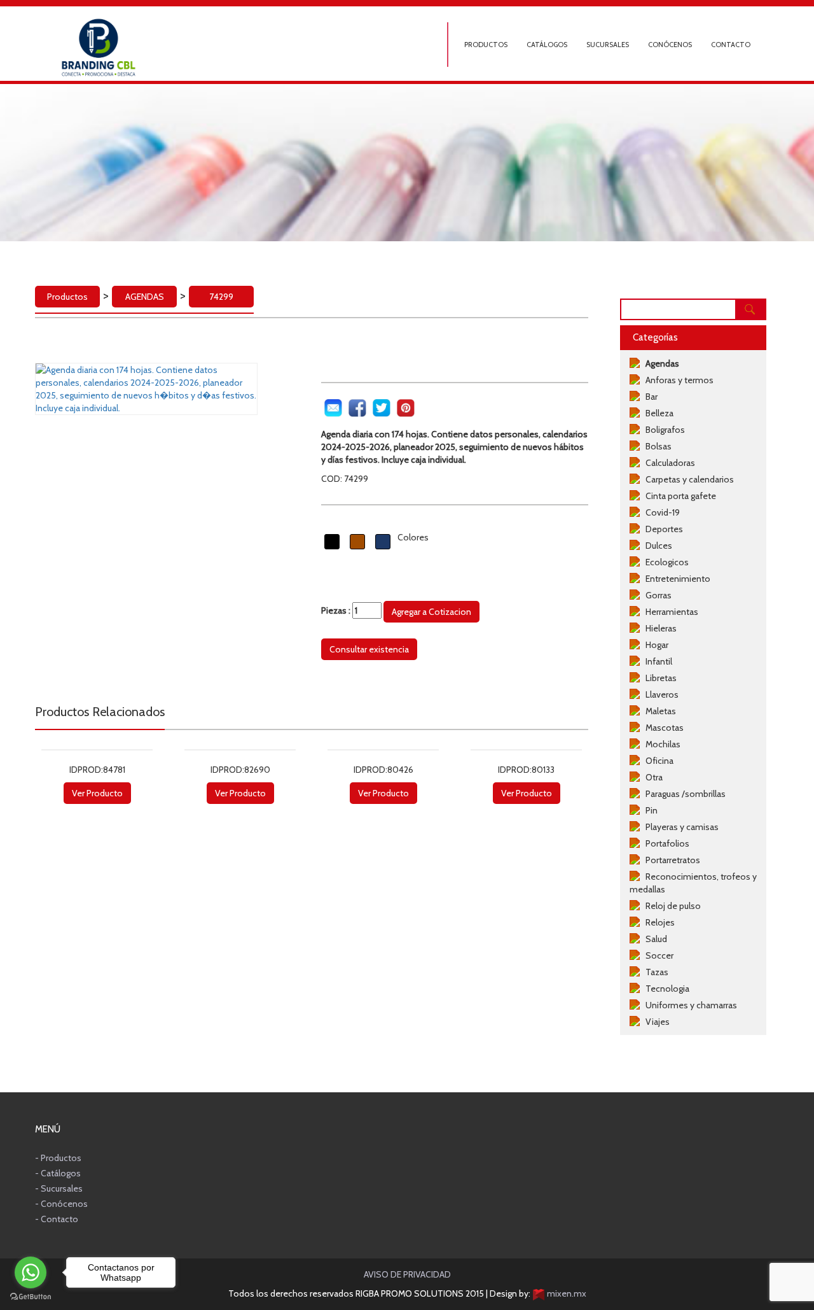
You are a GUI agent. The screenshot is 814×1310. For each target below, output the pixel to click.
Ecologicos (665, 562)
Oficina (657, 760)
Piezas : (336, 610)
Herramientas (670, 611)
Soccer (657, 955)
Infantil (657, 661)
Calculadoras (668, 462)
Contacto (730, 44)
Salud (654, 939)
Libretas (659, 678)
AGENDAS (144, 296)
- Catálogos (58, 1173)
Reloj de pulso (671, 906)
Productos (485, 44)
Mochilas (661, 744)
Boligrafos (663, 429)
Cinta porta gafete (679, 496)
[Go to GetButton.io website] (30, 1297)
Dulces (657, 545)
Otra (652, 777)
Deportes (662, 529)
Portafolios (665, 843)
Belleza (657, 413)
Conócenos (670, 44)
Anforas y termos (678, 380)
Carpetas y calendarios (688, 479)
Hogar (655, 645)
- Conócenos (61, 1203)
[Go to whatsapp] (30, 1272)
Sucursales (607, 44)
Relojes (658, 922)
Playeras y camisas (680, 827)
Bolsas (657, 446)
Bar (650, 396)
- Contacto (56, 1219)
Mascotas (663, 727)
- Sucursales (59, 1188)
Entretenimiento (676, 578)
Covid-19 (661, 512)
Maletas (659, 711)
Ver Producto (97, 793)
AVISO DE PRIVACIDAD (407, 1274)
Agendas (660, 363)
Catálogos (547, 44)
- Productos (58, 1158)
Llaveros (660, 694)
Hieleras (659, 628)
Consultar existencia (369, 649)
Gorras (657, 595)
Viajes (656, 1021)
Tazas (655, 972)
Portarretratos (671, 860)
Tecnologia (665, 988)
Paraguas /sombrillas (684, 793)
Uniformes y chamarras (689, 1005)
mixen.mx (565, 1293)
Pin (650, 810)
